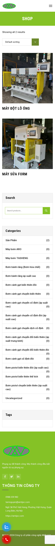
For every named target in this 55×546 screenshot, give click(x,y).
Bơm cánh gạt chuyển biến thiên (27, 293)
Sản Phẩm (27, 240)
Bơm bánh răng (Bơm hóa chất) (27, 267)
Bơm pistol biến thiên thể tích (27, 376)
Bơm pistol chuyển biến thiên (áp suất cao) (27, 387)
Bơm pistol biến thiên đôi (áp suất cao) (27, 369)
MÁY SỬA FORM (14, 174)
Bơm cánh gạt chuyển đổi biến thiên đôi (27, 351)
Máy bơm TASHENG (27, 258)
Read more (26, 99)
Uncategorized (27, 398)
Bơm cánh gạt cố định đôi (27, 358)
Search (46, 210)
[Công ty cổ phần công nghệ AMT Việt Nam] (9, 5)
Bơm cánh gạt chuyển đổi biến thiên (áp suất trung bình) (27, 339)
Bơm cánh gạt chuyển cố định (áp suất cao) (27, 304)
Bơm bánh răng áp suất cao (27, 275)
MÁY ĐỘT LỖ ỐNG (16, 108)
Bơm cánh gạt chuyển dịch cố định (27, 328)
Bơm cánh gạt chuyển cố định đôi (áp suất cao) (27, 317)
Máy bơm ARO (27, 249)
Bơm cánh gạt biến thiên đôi (27, 284)
